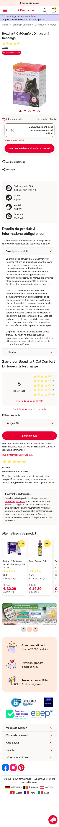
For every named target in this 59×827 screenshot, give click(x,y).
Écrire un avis (29, 435)
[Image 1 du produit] (20, 111)
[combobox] (29, 423)
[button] (29, 251)
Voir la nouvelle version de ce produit (29, 148)
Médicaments (9, 624)
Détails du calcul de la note (29, 401)
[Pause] (29, 629)
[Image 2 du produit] (25, 111)
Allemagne (16, 787)
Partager (10, 169)
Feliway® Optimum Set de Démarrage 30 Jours (14, 564)
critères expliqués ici (15, 501)
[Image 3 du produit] (29, 111)
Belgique (33, 787)
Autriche (49, 787)
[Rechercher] (45, 10)
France (33, 793)
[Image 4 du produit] (34, 111)
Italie (46, 793)
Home (5, 25)
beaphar (18, 209)
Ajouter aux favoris (15, 162)
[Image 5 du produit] (39, 111)
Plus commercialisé (11, 53)
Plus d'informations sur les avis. (17, 455)
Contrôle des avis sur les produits (29, 409)
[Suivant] (35, 629)
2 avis (5, 47)
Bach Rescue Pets (38, 561)
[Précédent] (23, 629)
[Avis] (11, 43)
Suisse (19, 793)
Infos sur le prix (14, 119)
